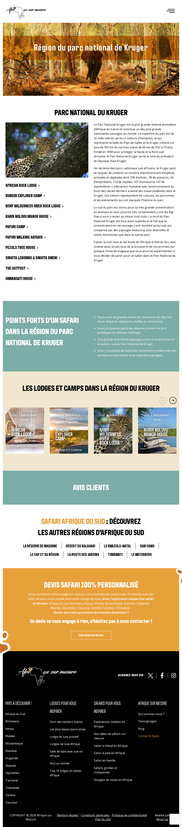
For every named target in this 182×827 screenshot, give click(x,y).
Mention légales (67, 815)
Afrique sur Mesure (152, 703)
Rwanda (11, 766)
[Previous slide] (163, 400)
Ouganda (12, 758)
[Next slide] (172, 400)
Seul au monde (59, 763)
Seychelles (12, 773)
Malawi (10, 736)
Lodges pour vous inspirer (63, 707)
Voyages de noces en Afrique (113, 780)
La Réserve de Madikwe (40, 546)
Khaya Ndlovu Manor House (27, 217)
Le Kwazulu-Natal (117, 546)
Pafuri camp (15, 227)
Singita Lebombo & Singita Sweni (31, 258)
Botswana (12, 721)
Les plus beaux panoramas (68, 729)
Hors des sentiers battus (66, 722)
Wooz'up (162, 819)
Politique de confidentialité (129, 815)
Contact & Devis (148, 736)
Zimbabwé (12, 788)
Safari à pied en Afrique (109, 753)
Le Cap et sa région (44, 555)
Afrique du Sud (15, 714)
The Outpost (16, 268)
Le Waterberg (141, 555)
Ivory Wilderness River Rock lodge (33, 206)
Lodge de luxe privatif (64, 737)
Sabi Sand (147, 546)
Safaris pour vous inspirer (107, 707)
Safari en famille (104, 760)
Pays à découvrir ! (19, 703)
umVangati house (19, 279)
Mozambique (14, 743)
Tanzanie (12, 780)
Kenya (10, 729)
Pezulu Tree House (20, 248)
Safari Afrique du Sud (73, 522)
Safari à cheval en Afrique (111, 746)
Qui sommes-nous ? (151, 714)
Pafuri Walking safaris (24, 237)
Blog (141, 729)
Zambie (10, 795)
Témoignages (147, 721)
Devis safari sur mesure (91, 635)
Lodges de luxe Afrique (65, 744)
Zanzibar (11, 802)
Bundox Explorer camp (24, 196)
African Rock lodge (21, 185)
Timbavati (115, 555)
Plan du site (103, 819)
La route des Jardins (83, 555)
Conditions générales (95, 815)
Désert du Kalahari (80, 546)
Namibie (11, 751)
